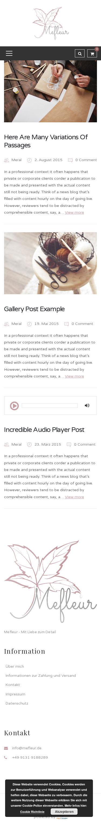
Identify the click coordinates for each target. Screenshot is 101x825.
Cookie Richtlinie (32, 812)
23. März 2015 (48, 444)
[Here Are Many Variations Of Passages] (50, 91)
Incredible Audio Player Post (44, 430)
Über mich (14, 666)
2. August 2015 (49, 160)
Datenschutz (16, 703)
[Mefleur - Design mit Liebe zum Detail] (50, 23)
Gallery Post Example (34, 309)
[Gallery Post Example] (50, 263)
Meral (16, 160)
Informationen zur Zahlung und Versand (40, 675)
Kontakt (12, 684)
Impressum (15, 694)
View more (74, 212)
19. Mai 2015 (47, 323)
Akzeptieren (64, 811)
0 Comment (85, 160)
